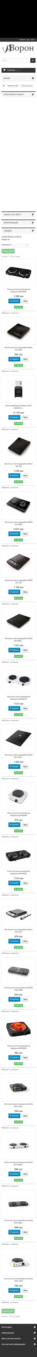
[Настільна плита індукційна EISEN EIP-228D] (18, 506)
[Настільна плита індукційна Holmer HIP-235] (18, 447)
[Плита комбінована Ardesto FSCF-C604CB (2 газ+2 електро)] (18, 389)
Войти (32, 39)
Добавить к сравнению (10, 313)
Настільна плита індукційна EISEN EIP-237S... (18, 756)
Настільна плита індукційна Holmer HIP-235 (18, 465)
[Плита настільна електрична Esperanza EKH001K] (18, 1029)
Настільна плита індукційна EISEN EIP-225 (18, 581)
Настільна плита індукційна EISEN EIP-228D (18, 523)
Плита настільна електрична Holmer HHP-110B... (18, 1105)
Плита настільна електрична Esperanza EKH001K (18, 1047)
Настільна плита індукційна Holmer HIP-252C (18, 349)
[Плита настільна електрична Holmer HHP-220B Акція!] (18, 1204)
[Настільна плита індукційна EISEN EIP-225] (18, 564)
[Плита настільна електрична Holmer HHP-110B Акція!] (18, 1087)
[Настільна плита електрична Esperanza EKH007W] (18, 680)
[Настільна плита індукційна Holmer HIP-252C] (18, 331)
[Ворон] (18, 48)
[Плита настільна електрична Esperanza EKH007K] (18, 273)
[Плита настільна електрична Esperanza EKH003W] (18, 797)
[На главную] (4, 86)
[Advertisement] (18, 18)
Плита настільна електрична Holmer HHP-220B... (18, 1222)
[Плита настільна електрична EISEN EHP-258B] (18, 971)
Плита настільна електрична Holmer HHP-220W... (18, 1163)
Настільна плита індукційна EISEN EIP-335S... (18, 639)
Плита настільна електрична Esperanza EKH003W (18, 814)
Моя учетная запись (11, 1338)
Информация (11, 222)
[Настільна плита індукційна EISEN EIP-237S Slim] (18, 738)
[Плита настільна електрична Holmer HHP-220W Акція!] (18, 1146)
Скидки (8, 230)
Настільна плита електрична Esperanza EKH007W (18, 698)
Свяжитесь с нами (24, 39)
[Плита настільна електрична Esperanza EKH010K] (18, 855)
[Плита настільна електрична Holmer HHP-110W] (18, 1262)
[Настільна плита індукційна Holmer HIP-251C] (18, 913)
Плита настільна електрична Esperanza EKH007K (18, 290)
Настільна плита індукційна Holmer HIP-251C (18, 931)
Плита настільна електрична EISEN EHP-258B (18, 989)
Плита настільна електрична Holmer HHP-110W (18, 1280)
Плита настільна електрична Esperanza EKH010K (18, 872)
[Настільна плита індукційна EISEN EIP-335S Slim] (18, 622)
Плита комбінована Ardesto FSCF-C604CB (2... (18, 407)
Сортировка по (7, 245)
